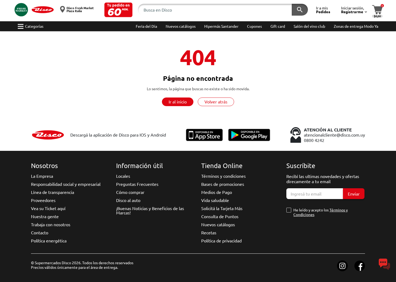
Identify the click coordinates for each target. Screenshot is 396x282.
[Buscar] (300, 10)
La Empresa (42, 176)
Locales (123, 176)
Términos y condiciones (223, 176)
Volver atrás (215, 101)
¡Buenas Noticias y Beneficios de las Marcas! (150, 210)
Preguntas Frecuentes (137, 184)
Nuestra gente (45, 216)
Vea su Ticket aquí (48, 208)
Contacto (39, 232)
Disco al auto (128, 200)
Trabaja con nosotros (50, 224)
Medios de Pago (216, 192)
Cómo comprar (130, 192)
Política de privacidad (221, 240)
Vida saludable (215, 200)
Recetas (208, 232)
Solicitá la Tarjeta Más (221, 208)
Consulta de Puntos (219, 216)
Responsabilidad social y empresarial (65, 184)
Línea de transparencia (52, 192)
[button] (118, 9)
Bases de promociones (222, 184)
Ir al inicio (178, 101)
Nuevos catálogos (218, 224)
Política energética (49, 240)
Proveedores (43, 200)
